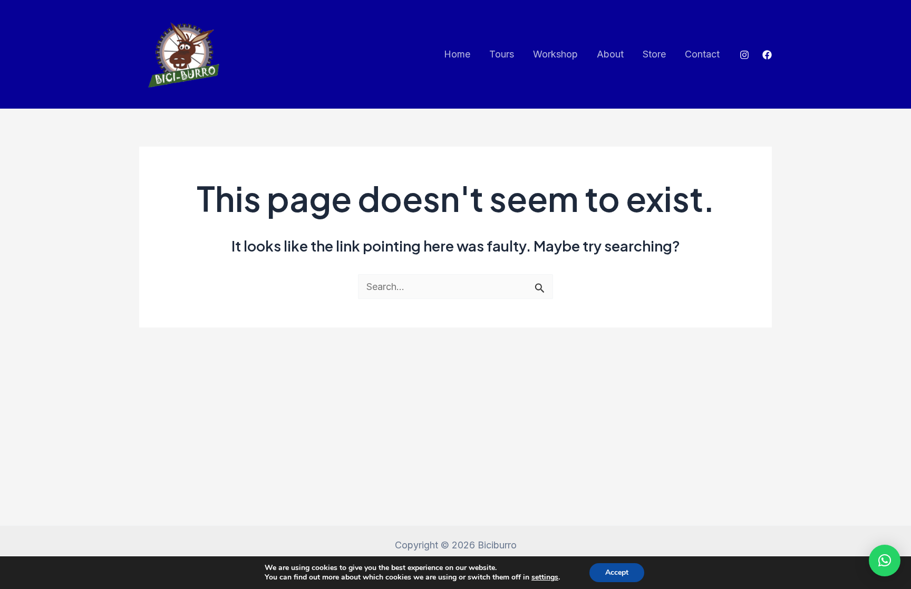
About (610, 54)
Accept (616, 572)
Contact (702, 54)
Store (654, 54)
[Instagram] (744, 55)
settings (544, 577)
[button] (884, 560)
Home (457, 54)
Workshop (555, 54)
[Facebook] (767, 55)
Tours (501, 54)
